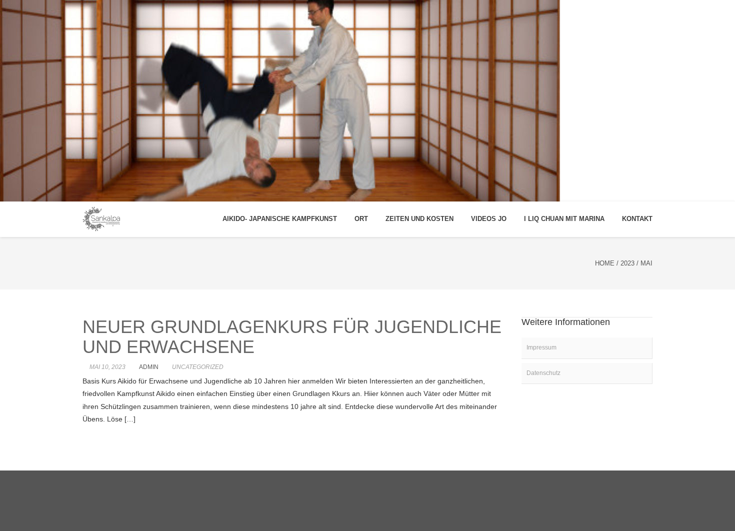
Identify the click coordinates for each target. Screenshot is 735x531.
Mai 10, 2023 (108, 367)
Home (604, 263)
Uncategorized (198, 367)
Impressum (541, 347)
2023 (627, 263)
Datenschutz (543, 373)
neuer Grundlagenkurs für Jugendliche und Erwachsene (292, 336)
